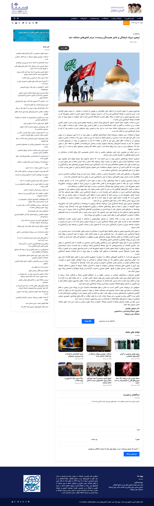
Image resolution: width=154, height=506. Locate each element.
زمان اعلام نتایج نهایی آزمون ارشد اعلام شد (34, 307)
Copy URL (88, 321)
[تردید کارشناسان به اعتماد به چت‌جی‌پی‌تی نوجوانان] (70, 345)
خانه (139, 18)
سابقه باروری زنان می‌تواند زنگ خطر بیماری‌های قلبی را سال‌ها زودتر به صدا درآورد (127, 380)
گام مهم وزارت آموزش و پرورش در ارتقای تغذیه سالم (31, 171)
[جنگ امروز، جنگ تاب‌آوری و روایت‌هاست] (70, 369)
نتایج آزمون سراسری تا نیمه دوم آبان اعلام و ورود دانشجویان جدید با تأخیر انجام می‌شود (99, 380)
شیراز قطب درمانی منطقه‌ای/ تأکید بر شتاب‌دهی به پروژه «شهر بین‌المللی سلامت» (32, 206)
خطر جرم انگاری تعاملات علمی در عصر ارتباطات (108, 23)
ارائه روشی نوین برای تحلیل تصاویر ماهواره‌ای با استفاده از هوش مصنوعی (33, 256)
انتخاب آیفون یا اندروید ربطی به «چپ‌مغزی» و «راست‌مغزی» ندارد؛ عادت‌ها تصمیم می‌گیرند (33, 275)
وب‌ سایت (94, 439)
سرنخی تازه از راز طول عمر (40, 267)
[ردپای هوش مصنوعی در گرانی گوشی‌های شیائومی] (127, 345)
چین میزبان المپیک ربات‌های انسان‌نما (36, 105)
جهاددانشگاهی (138, 482)
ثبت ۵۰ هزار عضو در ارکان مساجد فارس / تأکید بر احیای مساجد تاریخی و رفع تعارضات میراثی (32, 134)
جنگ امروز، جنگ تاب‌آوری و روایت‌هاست (74, 379)
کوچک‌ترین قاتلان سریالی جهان (38, 270)
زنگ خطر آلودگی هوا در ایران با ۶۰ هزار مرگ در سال (32, 108)
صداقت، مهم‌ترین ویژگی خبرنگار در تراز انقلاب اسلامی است (100, 355)
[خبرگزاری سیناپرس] (124, 8)
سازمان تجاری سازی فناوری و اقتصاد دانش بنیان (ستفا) (126, 487)
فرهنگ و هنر (117, 18)
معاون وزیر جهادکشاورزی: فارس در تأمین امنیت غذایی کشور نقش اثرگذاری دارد (33, 245)
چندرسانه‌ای (95, 18)
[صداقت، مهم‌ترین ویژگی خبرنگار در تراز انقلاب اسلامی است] (98, 345)
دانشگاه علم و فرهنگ (136, 489)
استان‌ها (84, 18)
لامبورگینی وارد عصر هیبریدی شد (38, 211)
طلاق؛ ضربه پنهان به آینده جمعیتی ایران (36, 123)
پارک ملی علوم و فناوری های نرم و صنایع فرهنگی (128, 485)
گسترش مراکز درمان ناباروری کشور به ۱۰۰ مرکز (34, 180)
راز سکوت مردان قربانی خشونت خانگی (36, 190)
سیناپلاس (74, 18)
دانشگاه (105, 18)
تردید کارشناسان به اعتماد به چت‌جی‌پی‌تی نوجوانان (74, 355)
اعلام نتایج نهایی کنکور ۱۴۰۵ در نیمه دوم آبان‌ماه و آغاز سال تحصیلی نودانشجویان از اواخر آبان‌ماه (32, 287)
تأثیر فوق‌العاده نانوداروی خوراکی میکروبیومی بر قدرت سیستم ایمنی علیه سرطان (33, 200)
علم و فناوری (130, 18)
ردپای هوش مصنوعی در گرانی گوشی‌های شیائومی (129, 355)
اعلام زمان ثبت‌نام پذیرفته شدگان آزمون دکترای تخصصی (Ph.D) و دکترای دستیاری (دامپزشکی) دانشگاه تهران (33, 95)
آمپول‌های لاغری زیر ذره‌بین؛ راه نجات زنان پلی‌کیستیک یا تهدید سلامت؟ (34, 221)
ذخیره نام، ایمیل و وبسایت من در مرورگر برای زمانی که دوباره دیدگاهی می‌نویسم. (113, 449)
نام (138, 430)
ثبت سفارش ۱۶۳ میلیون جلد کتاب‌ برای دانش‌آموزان (31, 101)
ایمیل (137, 439)
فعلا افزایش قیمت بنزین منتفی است (36, 303)
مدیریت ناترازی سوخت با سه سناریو (37, 168)
